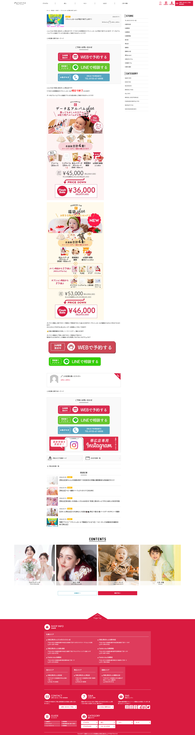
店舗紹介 (166, 4)
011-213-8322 (53, 662)
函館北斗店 (128, 51)
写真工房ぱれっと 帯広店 (82, 675)
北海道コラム (128, 63)
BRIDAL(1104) (129, 89)
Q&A (160, 4)
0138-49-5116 (109, 682)
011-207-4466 (53, 644)
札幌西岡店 (128, 35)
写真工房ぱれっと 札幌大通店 (56, 648)
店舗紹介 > (77, 593)
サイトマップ (49, 723)
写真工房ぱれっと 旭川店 (55, 675)
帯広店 (52, 10)
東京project (128, 55)
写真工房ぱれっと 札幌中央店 (107, 639)
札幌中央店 (128, 24)
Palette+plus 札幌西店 (54, 657)
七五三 (105, 3)
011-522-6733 (53, 653)
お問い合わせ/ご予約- (67, 707)
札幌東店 (127, 32)
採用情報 (171, 4)
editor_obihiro (115, 22)
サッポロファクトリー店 (130, 20)
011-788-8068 (105, 662)
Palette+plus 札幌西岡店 (106, 648)
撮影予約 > (117, 593)
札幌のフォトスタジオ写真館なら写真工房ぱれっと (96, 733)
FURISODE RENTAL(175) (132, 101)
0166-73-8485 (53, 682)
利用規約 (64, 725)
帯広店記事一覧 (54, 466)
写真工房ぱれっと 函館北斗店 (111, 675)
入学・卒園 (124, 3)
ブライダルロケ (87, 726)
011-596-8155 (105, 644)
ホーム (48, 10)
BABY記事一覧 (96, 458)
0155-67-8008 (81, 682)
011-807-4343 (105, 653)
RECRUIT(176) (129, 105)
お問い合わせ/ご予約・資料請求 (185, 3)
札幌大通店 (128, 66)
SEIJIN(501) (128, 85)
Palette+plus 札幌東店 (106, 657)
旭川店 (126, 39)
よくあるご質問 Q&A (105, 707)
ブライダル (45, 3)
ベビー (85, 3)
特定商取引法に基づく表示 (68, 723)
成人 (65, 3)
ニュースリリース (50, 725)
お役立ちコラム (129, 59)
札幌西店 (127, 28)
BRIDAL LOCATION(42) (131, 97)
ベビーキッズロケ (105, 726)
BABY (57, 10)
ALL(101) (127, 93)
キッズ (137, 722)
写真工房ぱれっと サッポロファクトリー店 (59, 639)
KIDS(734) (128, 82)
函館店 (127, 47)
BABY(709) (128, 78)
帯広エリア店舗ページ (60, 458)
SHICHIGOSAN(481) (130, 109)
